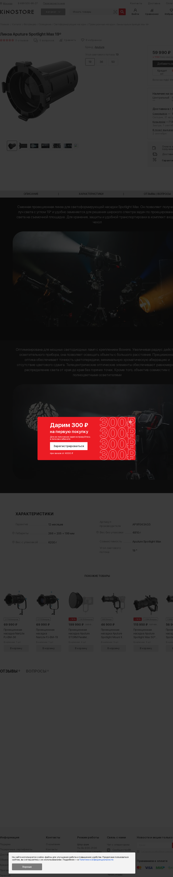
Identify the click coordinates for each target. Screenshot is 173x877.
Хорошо (27, 866)
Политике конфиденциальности (96, 859)
